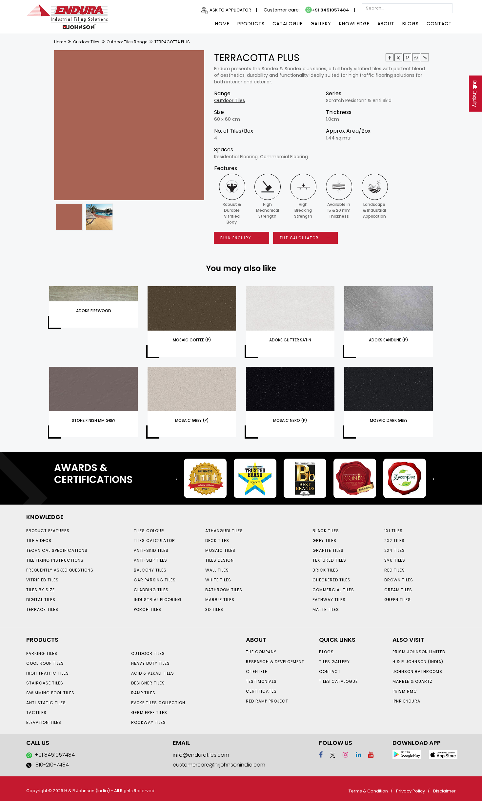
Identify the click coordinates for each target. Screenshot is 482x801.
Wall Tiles (217, 570)
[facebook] (321, 754)
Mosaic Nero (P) (290, 420)
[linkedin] (355, 754)
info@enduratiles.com (201, 755)
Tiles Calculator (154, 540)
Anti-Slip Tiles (150, 560)
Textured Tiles (329, 560)
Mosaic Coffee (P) (192, 340)
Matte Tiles (325, 609)
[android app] (406, 754)
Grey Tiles (324, 540)
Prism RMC (404, 691)
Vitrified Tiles (42, 580)
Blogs (410, 23)
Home (222, 23)
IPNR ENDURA (406, 701)
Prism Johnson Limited (418, 652)
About (385, 23)
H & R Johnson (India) (417, 661)
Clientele (256, 671)
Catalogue (287, 23)
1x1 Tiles (393, 530)
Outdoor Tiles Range (127, 42)
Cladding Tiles (151, 590)
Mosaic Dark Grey (389, 420)
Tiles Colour (149, 530)
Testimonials (261, 681)
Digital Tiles (40, 599)
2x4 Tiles (394, 550)
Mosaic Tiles (220, 550)
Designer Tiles (148, 683)
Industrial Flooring (158, 599)
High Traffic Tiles (47, 673)
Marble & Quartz (412, 681)
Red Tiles (394, 570)
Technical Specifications (57, 550)
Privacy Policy (410, 791)
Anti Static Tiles (46, 702)
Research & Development (275, 661)
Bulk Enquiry (474, 93)
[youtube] (368, 754)
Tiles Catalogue (338, 681)
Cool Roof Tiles (45, 663)
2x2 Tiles (394, 540)
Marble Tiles (219, 599)
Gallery (321, 23)
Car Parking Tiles (155, 580)
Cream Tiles (398, 590)
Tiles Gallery (334, 661)
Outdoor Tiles (86, 42)
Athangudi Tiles (224, 530)
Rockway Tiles (148, 722)
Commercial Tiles (333, 590)
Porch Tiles (147, 609)
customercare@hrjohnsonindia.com (219, 765)
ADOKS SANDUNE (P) (388, 340)
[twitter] (398, 57)
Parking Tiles (41, 653)
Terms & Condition (368, 791)
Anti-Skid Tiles (151, 550)
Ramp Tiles (143, 693)
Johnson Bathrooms (417, 671)
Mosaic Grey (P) (192, 420)
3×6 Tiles (394, 560)
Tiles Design (219, 560)
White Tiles (218, 580)
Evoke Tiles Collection (158, 702)
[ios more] (443, 754)
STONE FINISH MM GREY (93, 420)
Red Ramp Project (267, 701)
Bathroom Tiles (223, 590)
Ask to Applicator (230, 10)
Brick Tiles (325, 570)
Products (251, 23)
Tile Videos (38, 540)
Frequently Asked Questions (59, 570)
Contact (439, 23)
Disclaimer (444, 791)
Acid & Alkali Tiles (152, 673)
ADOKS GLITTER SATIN (290, 340)
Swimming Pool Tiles (50, 693)
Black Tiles (325, 530)
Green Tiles (397, 599)
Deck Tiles (217, 540)
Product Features (48, 530)
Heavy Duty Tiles (150, 663)
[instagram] (342, 754)
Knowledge (354, 23)
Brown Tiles (398, 580)
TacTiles (36, 712)
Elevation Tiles (43, 722)
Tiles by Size (40, 590)
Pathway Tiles (329, 599)
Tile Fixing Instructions (55, 560)
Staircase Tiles (44, 683)
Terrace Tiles (42, 609)
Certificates (261, 691)
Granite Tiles (328, 550)
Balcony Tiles (150, 570)
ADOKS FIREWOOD (93, 311)
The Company (261, 652)
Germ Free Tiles (149, 712)
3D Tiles (214, 609)
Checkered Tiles (331, 580)
